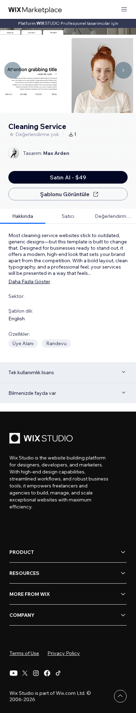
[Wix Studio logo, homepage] (42, 439)
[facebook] (47, 673)
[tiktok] (58, 673)
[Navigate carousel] (12, 70)
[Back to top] (120, 696)
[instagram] (36, 673)
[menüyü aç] (124, 9)
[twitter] (25, 673)
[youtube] (13, 673)
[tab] (22, 216)
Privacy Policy (63, 653)
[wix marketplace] (35, 10)
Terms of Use (24, 653)
